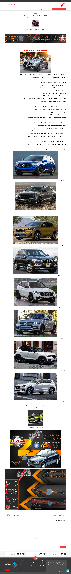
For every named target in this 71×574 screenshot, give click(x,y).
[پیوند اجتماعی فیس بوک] (11, 1)
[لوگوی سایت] (63, 4)
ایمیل (34, 537)
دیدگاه (65, 525)
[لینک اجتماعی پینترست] (5, 1)
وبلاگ (35, 13)
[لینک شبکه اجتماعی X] (10, 1)
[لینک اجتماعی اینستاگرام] (8, 1)
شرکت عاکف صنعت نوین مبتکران (58, 565)
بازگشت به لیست (36, 515)
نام (65, 537)
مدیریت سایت (36, 18)
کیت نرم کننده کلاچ (51, 563)
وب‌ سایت (65, 541)
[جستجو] (24, 5)
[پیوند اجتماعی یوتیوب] (7, 1)
